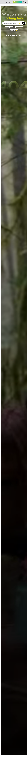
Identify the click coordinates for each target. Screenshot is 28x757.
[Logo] (6, 2)
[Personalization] (23, 2)
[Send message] (23, 23)
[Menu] (26, 2)
